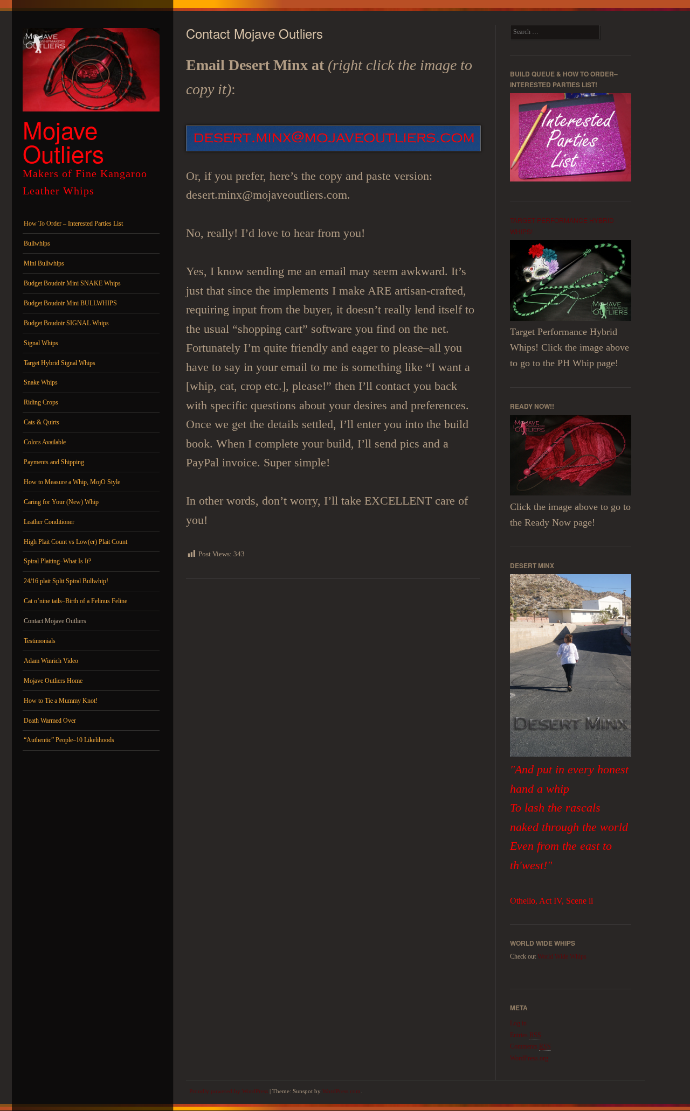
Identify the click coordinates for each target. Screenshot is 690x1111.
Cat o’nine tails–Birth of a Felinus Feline (75, 601)
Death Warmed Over (50, 720)
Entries (525, 1035)
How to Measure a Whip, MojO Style (72, 482)
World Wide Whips (561, 956)
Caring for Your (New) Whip (61, 502)
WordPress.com (341, 1091)
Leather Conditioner (49, 522)
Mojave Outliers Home (53, 680)
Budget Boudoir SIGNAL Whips (66, 323)
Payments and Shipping (54, 462)
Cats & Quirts (41, 422)
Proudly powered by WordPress (228, 1091)
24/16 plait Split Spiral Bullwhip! (66, 581)
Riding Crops (41, 402)
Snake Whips (41, 382)
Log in (518, 1023)
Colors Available (45, 442)
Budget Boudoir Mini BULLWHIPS (70, 303)
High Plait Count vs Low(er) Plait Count (75, 542)
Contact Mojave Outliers (55, 621)
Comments (530, 1046)
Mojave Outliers (63, 141)
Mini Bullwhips (44, 263)
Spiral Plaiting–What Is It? (57, 561)
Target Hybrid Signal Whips (59, 363)
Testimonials (40, 641)
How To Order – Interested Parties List (73, 223)
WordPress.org (529, 1058)
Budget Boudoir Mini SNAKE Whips (72, 283)
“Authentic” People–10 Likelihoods (69, 740)
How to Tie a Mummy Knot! (61, 700)
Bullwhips (37, 243)
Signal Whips (41, 343)
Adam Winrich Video (51, 661)
